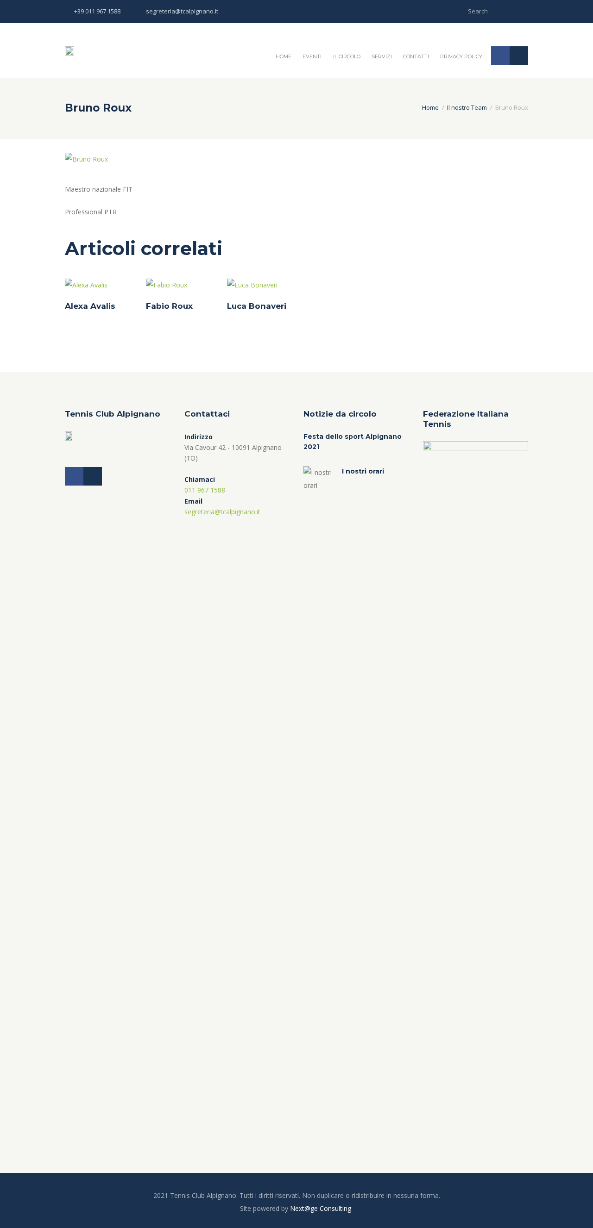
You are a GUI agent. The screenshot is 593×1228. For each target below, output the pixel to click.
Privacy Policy (461, 56)
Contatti (416, 56)
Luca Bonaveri (256, 306)
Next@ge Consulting (320, 1208)
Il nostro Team (467, 107)
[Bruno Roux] (86, 159)
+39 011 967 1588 (97, 11)
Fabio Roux (169, 306)
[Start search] (521, 10)
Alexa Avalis (90, 306)
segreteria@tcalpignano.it (182, 11)
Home (283, 56)
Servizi (382, 56)
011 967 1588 (204, 490)
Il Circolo (346, 56)
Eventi (312, 56)
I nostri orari (363, 471)
